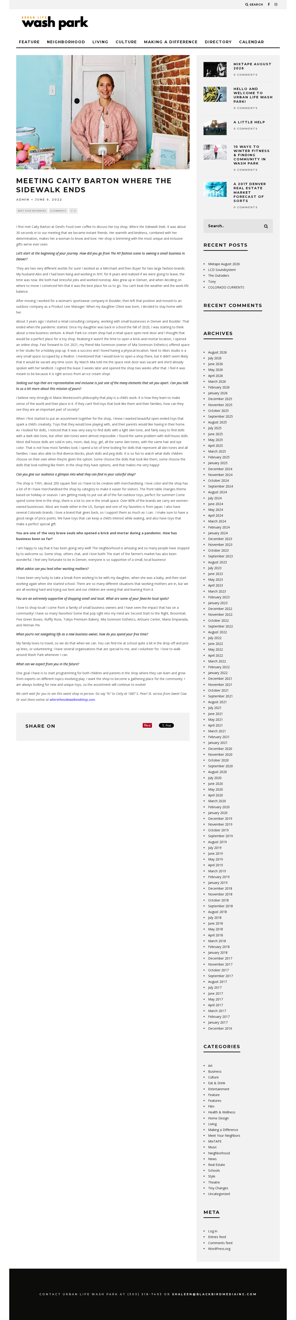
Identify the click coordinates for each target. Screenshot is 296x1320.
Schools (214, 1170)
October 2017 (218, 970)
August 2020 (217, 772)
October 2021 (218, 690)
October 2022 (218, 620)
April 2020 (215, 795)
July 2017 (215, 987)
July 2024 (215, 498)
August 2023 (217, 562)
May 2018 (215, 929)
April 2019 (215, 865)
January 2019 (218, 882)
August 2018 (217, 912)
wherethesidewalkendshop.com (72, 699)
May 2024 (215, 509)
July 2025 (215, 428)
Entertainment (218, 1089)
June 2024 (215, 504)
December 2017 (220, 958)
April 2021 (215, 725)
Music (212, 1147)
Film (211, 1106)
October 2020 (218, 760)
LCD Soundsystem (222, 269)
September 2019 (220, 836)
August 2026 (217, 352)
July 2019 (215, 847)
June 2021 (215, 713)
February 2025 (219, 457)
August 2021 (217, 702)
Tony (212, 281)
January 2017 (218, 1022)
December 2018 (220, 888)
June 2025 (215, 434)
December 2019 (220, 818)
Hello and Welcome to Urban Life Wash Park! (253, 95)
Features (214, 1100)
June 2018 (215, 923)
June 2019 (215, 853)
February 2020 (219, 807)
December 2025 (220, 399)
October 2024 (218, 480)
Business (215, 1071)
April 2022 (215, 655)
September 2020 (220, 766)
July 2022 (215, 638)
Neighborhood (66, 42)
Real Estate (216, 1164)
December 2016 (220, 1028)
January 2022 (218, 673)
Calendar (251, 42)
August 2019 (217, 842)
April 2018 (215, 935)
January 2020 (218, 813)
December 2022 (220, 608)
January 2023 (218, 603)
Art (210, 1065)
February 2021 (219, 737)
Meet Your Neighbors (32, 210)
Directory (218, 42)
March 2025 (217, 451)
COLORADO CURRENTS (226, 287)
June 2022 (215, 643)
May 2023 (215, 579)
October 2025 (218, 410)
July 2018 (215, 917)
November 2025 (220, 405)
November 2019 (220, 824)
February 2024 (219, 527)
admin (22, 199)
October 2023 (218, 550)
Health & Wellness (221, 1112)
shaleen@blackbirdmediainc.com (214, 1294)
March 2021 (217, 731)
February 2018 (219, 946)
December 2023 (220, 539)
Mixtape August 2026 (224, 264)
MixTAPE (215, 1141)
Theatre (214, 1182)
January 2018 (218, 952)
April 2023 (215, 585)
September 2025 (220, 416)
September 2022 (220, 626)
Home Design (218, 1118)
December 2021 (220, 678)
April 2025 (215, 445)
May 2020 (215, 789)
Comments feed (220, 1243)
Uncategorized (219, 1194)
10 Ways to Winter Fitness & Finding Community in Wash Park (252, 155)
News (212, 1159)
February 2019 (219, 877)
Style (211, 1176)
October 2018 (218, 900)
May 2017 (215, 999)
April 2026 (215, 375)
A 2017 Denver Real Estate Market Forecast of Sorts (250, 192)
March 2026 (217, 381)
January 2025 (218, 463)
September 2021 (220, 696)
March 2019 (217, 871)
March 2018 (217, 941)
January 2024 (218, 533)
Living (100, 42)
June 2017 (215, 993)
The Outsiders (218, 275)
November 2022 (220, 614)
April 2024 (215, 515)
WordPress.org (219, 1248)
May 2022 (215, 649)
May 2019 (215, 859)
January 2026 (218, 393)
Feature (29, 42)
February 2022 (219, 667)
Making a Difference (171, 42)
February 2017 (219, 1016)
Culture (126, 42)
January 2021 (218, 742)
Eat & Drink (216, 1083)
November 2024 (220, 474)
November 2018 (220, 894)
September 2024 (220, 486)
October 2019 (218, 830)
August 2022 (217, 632)
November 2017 (220, 964)
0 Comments (58, 210)
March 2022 (217, 661)
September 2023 (220, 556)
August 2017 (217, 981)
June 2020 (215, 783)
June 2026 (215, 364)
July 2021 (215, 707)
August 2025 (217, 422)
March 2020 (217, 801)
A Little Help (249, 122)
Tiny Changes (218, 1188)
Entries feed (217, 1237)
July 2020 (215, 778)
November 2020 (220, 754)
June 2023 (215, 573)
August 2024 (217, 492)
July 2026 (215, 358)
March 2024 (217, 521)
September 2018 (220, 906)
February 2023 (219, 597)
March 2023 (217, 591)
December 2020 (220, 748)
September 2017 (220, 976)
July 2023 (215, 568)
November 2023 (220, 544)
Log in (212, 1231)
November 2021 (220, 684)
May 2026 (215, 369)
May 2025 (215, 440)
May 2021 (215, 719)
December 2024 (220, 469)
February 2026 (219, 387)
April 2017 (215, 1005)
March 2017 (217, 1011)
